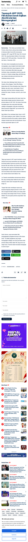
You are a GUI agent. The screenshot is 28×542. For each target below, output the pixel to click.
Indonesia (21, 515)
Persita (17, 513)
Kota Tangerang (21, 511)
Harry (7, 23)
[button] (17, 1)
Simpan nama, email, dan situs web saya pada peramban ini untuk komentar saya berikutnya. (14, 314)
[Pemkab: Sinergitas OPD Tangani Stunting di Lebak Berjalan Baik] (24, 407)
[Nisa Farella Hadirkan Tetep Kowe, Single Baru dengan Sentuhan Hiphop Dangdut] (7, 209)
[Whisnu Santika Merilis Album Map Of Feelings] (7, 132)
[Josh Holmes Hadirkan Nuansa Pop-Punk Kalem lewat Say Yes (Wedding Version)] (5, 503)
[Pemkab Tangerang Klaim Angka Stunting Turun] (24, 425)
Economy (13, 509)
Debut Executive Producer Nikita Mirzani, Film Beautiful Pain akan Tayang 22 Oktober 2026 (13, 227)
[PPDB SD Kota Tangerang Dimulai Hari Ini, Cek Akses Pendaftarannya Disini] (24, 401)
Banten (9, 515)
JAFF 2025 (18, 266)
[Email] (7, 28)
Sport (3, 511)
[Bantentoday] (6, 2)
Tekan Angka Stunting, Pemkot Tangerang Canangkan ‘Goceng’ (10, 389)
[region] (14, 529)
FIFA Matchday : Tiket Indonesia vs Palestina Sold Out (11, 447)
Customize (14, 534)
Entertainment (4, 10)
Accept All (14, 530)
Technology (13, 511)
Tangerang (4, 515)
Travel (3, 513)
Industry (7, 511)
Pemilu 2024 (22, 513)
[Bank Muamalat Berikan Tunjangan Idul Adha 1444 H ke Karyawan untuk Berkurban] (24, 431)
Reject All (14, 538)
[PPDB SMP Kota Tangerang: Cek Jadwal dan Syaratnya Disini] (24, 395)
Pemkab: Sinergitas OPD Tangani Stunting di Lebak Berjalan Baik (11, 407)
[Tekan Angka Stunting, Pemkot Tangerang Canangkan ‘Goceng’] (24, 389)
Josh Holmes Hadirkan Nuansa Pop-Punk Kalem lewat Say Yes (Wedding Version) (18, 504)
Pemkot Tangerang (10, 513)
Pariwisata (15, 515)
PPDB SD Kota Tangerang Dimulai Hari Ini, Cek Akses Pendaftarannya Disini (11, 401)
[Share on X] (4, 28)
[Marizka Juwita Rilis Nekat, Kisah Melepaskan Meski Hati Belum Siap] (5, 477)
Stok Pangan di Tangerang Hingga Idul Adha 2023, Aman (11, 413)
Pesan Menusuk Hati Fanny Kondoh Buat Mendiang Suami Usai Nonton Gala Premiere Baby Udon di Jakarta (14, 144)
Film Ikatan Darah (10, 266)
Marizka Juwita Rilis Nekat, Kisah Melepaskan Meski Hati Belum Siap (17, 478)
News (9, 509)
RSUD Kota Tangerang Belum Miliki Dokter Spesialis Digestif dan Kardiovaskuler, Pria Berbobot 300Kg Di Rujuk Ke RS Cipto (12, 440)
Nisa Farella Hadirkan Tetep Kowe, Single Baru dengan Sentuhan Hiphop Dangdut (18, 209)
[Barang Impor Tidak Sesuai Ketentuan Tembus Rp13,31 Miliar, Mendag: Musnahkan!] (24, 419)
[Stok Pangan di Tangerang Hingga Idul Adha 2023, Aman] (24, 413)
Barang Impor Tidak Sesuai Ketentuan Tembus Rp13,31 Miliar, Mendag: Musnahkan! (11, 419)
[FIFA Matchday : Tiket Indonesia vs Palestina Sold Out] (24, 447)
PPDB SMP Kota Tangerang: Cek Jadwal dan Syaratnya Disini (11, 395)
